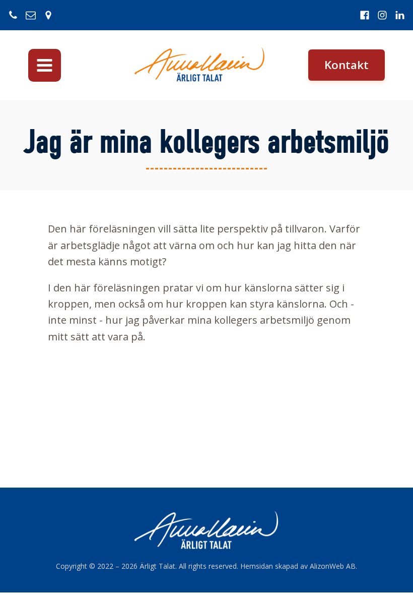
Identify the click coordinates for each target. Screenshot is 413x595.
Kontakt (346, 65)
